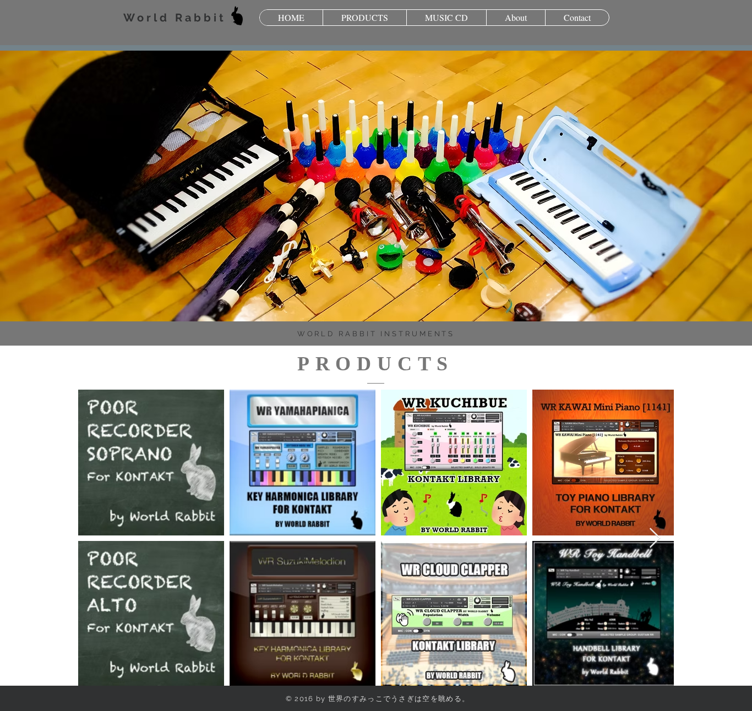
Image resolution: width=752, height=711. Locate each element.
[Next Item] (655, 538)
